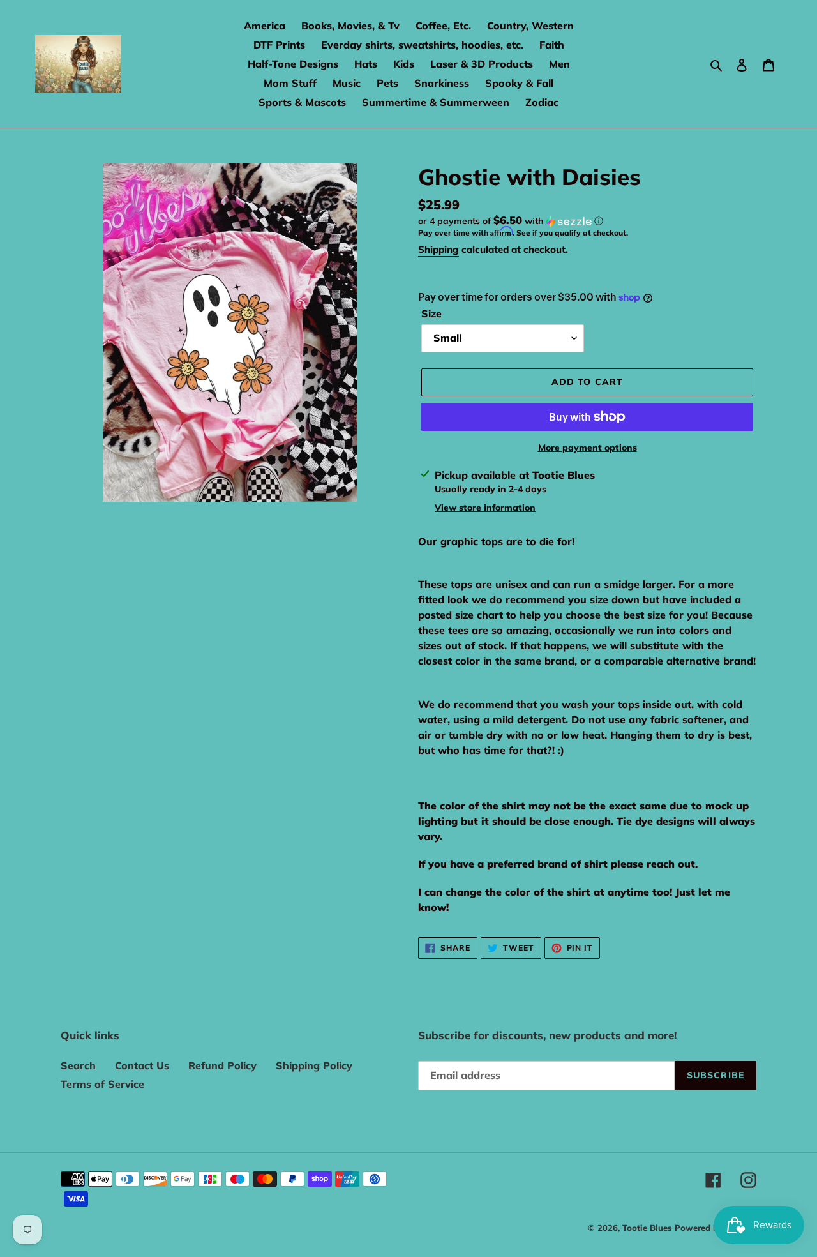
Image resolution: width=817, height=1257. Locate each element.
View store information (485, 507)
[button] (510, 221)
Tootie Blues (648, 1228)
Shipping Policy (314, 1065)
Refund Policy (222, 1065)
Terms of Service (102, 1084)
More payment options (587, 447)
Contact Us (142, 1065)
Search (78, 1065)
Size (431, 313)
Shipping (438, 249)
